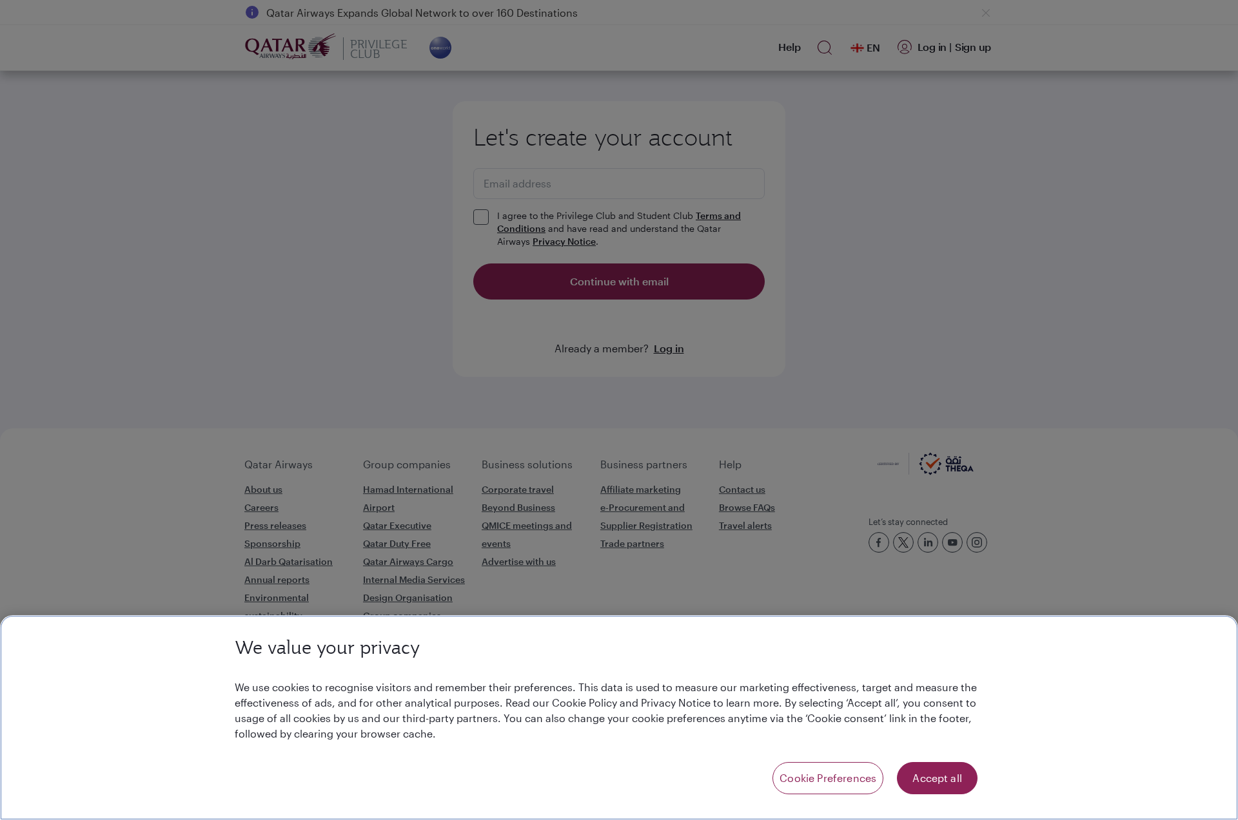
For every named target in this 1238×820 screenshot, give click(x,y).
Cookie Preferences (828, 778)
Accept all (937, 778)
